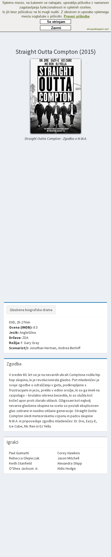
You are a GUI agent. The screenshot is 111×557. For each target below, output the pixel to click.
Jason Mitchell (68, 458)
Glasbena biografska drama (31, 309)
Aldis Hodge (66, 468)
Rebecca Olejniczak (24, 458)
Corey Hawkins (68, 453)
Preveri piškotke (77, 16)
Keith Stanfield (20, 463)
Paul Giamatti (19, 453)
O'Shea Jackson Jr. (23, 468)
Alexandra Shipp (69, 463)
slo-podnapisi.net (97, 29)
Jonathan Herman (42, 348)
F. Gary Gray (30, 342)
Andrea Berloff (69, 348)
